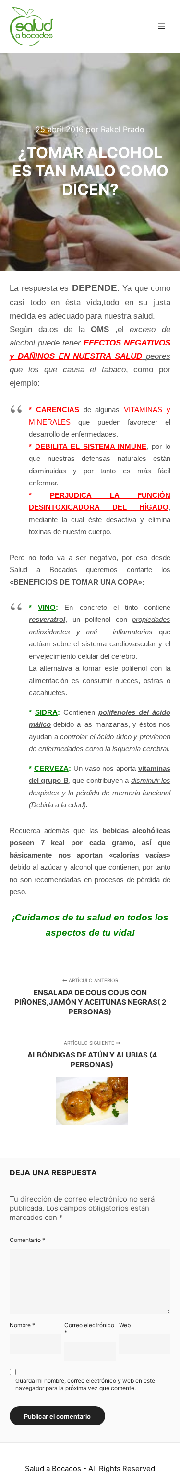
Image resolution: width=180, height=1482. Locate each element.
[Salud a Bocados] (31, 26)
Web (125, 1325)
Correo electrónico (89, 1328)
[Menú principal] (161, 26)
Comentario (27, 1239)
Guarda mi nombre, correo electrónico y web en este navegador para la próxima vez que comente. (85, 1384)
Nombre (22, 1325)
